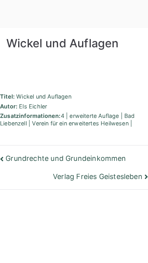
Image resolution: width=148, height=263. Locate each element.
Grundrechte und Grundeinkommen (66, 158)
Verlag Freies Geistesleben (97, 176)
